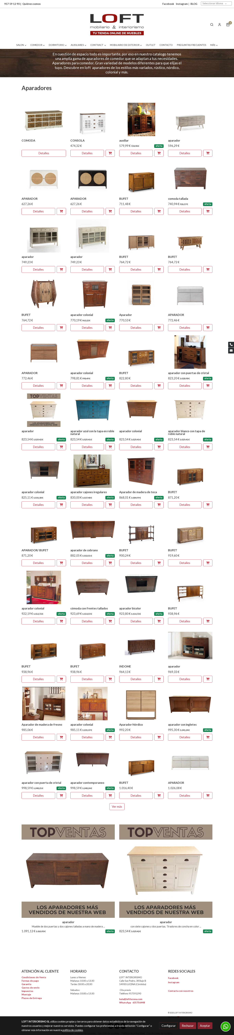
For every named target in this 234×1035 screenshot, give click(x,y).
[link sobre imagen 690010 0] (141, 236)
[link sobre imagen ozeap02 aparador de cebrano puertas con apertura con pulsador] (92, 529)
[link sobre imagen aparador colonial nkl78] (44, 587)
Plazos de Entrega (32, 998)
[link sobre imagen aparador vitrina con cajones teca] (141, 119)
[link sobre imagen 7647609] (190, 294)
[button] (21, 45)
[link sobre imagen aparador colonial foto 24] (92, 352)
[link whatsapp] (226, 1027)
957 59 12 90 (12, 3)
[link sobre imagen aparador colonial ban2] (92, 703)
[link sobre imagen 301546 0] (141, 352)
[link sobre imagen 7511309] (44, 236)
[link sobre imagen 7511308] (92, 236)
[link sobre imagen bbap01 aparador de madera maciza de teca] (44, 471)
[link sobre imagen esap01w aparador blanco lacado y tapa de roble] (190, 410)
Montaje (26, 994)
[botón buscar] (211, 24)
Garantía (26, 984)
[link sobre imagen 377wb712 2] (44, 119)
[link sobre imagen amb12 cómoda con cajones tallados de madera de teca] (190, 177)
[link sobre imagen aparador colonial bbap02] (190, 352)
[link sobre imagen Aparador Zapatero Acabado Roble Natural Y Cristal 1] (141, 294)
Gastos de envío (30, 987)
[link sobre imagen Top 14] (44, 410)
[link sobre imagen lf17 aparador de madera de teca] (190, 703)
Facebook (173, 978)
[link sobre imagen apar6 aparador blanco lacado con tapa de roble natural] (44, 761)
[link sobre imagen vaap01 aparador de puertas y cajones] (141, 587)
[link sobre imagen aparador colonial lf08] (92, 471)
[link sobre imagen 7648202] (44, 177)
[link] (117, 24)
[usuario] (219, 24)
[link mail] (231, 350)
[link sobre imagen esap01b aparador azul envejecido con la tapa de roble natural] (92, 410)
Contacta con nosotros (180, 991)
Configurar (169, 1025)
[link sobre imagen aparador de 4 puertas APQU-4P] (92, 761)
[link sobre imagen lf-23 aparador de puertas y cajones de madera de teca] (141, 471)
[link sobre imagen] (190, 471)
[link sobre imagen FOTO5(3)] (92, 294)
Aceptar (205, 1025)
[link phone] (231, 345)
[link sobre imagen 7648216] (92, 177)
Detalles (44, 153)
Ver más (117, 806)
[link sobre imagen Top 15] (68, 871)
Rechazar (188, 1025)
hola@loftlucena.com (130, 999)
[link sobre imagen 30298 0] (141, 177)
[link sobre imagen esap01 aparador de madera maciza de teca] (141, 410)
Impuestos (27, 991)
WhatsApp (132, 1002)
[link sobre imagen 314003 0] (92, 119)
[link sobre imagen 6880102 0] (190, 236)
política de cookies (73, 1030)
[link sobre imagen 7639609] (190, 119)
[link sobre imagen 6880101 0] (44, 294)
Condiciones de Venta (34, 977)
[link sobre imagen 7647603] (44, 352)
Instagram (182, 3)
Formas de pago (30, 980)
